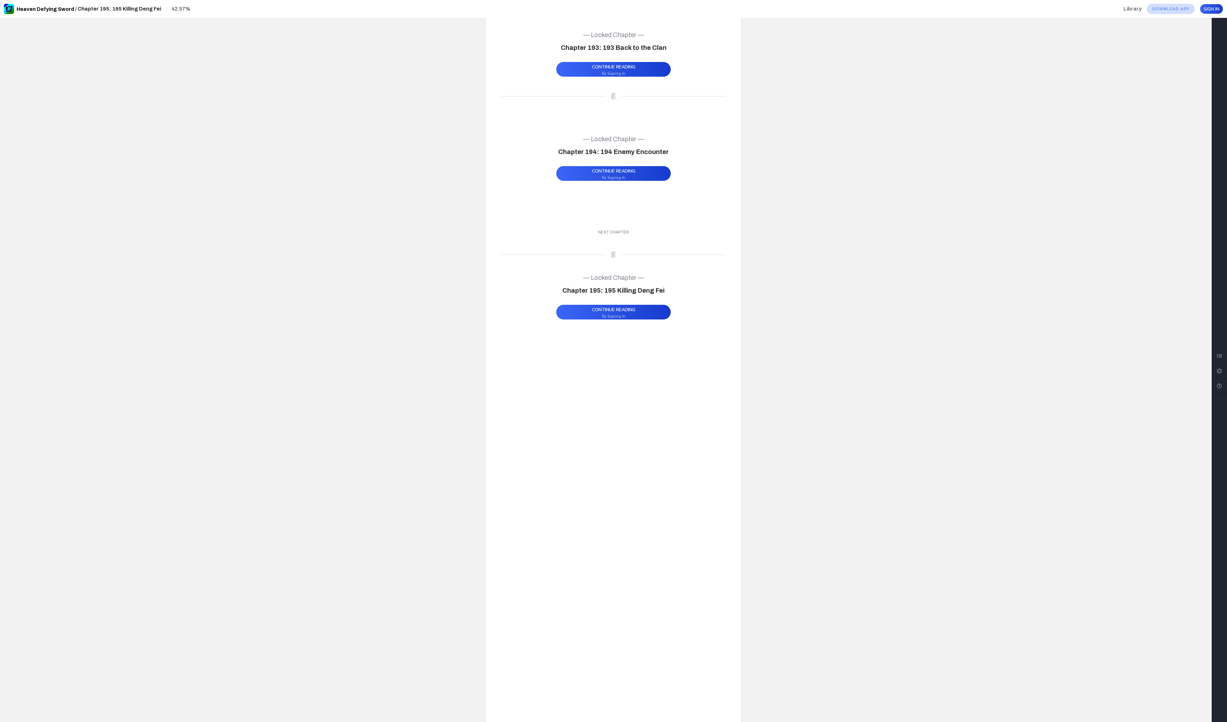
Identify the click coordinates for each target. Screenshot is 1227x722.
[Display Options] (1219, 371)
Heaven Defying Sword (45, 9)
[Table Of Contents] (1219, 356)
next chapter (613, 232)
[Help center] (1219, 386)
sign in (1211, 9)
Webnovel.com (9, 9)
